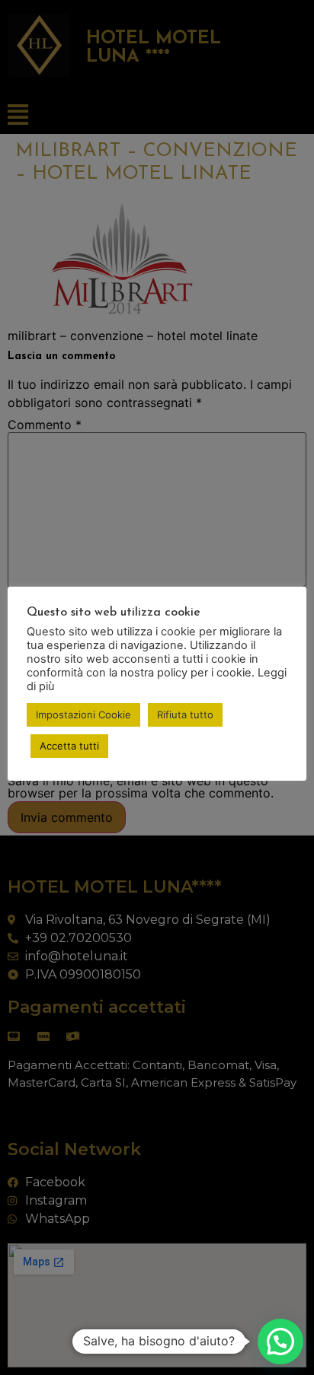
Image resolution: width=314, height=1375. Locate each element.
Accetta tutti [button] (69, 746)
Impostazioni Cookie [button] (83, 714)
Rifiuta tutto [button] (185, 714)
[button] (280, 1341)
